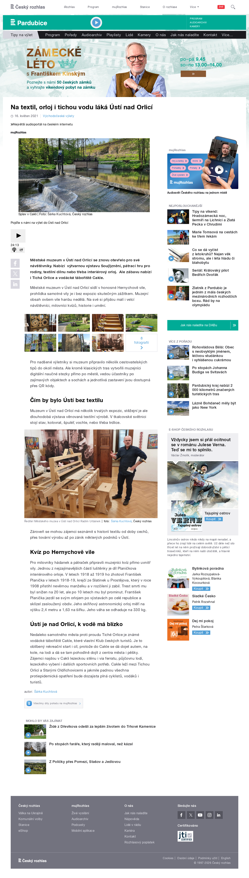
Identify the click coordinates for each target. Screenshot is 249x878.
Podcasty (78, 825)
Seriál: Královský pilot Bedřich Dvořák (210, 272)
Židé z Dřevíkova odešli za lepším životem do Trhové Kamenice (102, 726)
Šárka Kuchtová (59, 214)
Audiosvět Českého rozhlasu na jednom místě (197, 192)
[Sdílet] (21, 250)
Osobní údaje (186, 858)
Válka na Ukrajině (30, 813)
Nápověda (131, 819)
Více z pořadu (180, 341)
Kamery (195, 26)
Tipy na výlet (21, 35)
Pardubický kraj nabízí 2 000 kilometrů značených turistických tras (213, 389)
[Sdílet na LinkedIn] (15, 284)
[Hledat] (233, 7)
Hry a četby (178, 161)
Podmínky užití (207, 858)
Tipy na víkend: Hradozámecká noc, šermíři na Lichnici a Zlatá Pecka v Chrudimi (213, 217)
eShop (23, 831)
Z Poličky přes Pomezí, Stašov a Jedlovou (84, 762)
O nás (161, 35)
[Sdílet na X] (15, 273)
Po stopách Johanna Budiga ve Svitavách (209, 370)
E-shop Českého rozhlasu (191, 429)
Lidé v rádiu (132, 825)
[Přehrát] (18, 236)
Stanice (145, 7)
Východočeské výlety (58, 116)
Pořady (71, 35)
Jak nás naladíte (185, 35)
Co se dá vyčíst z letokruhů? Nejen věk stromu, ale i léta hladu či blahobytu (213, 256)
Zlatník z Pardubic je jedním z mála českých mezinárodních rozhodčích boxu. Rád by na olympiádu (214, 296)
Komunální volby (30, 819)
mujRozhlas (119, 7)
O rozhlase (170, 7)
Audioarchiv (198, 22)
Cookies (168, 858)
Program (93, 7)
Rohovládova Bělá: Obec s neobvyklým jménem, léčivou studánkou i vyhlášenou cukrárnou (213, 353)
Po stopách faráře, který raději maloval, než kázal (91, 744)
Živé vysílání (178, 175)
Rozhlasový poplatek (139, 842)
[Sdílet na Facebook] (15, 263)
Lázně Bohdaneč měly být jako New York (214, 405)
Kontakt (210, 35)
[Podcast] (14, 250)
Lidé (129, 35)
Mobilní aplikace (83, 831)
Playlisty (114, 35)
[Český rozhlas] (28, 7)
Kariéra (129, 831)
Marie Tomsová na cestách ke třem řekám (215, 234)
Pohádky (176, 168)
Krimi (195, 161)
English (226, 858)
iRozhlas (69, 7)
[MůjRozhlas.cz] (18, 133)
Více (227, 35)
